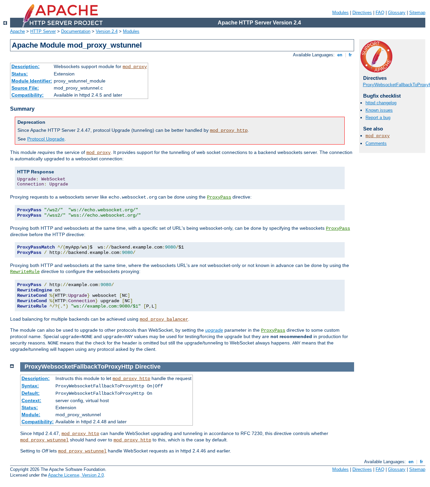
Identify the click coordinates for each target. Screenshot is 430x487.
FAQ (380, 12)
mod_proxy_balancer (164, 319)
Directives (362, 12)
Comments (376, 143)
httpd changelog (381, 102)
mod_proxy (135, 66)
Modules (340, 12)
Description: (25, 66)
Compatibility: (27, 95)
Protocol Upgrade (45, 139)
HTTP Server (43, 31)
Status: (19, 73)
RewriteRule (25, 271)
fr (350, 54)
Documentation (75, 31)
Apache (17, 31)
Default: (31, 393)
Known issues (379, 110)
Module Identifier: (31, 81)
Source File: (25, 88)
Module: (31, 414)
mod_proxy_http (229, 130)
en (340, 54)
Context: (31, 400)
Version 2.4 (107, 31)
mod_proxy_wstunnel (44, 440)
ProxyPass (219, 197)
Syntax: (30, 385)
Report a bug (378, 117)
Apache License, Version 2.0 (76, 475)
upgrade (214, 330)
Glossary (396, 12)
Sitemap (417, 12)
